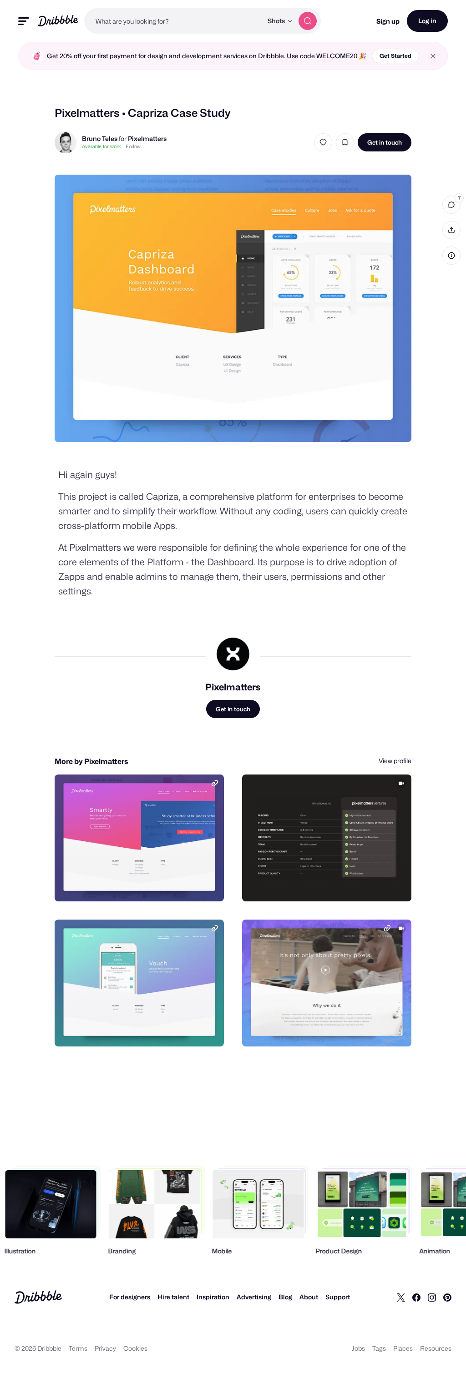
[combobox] (173, 21)
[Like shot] (323, 142)
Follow (133, 146)
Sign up (388, 21)
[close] (433, 56)
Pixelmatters (147, 138)
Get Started (395, 55)
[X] (401, 1297)
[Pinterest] (447, 1297)
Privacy (105, 1348)
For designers (129, 1297)
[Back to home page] (58, 20)
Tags (379, 1348)
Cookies (135, 1348)
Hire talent (173, 1297)
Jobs (358, 1348)
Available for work (101, 146)
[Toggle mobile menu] (23, 21)
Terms (78, 1348)
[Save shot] (345, 142)
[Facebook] (416, 1297)
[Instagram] (432, 1297)
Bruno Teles (99, 138)
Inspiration (213, 1297)
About (308, 1297)
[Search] (308, 21)
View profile (395, 760)
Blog (285, 1297)
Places (403, 1348)
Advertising (254, 1297)
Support (337, 1297)
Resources (435, 1348)
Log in (427, 21)
